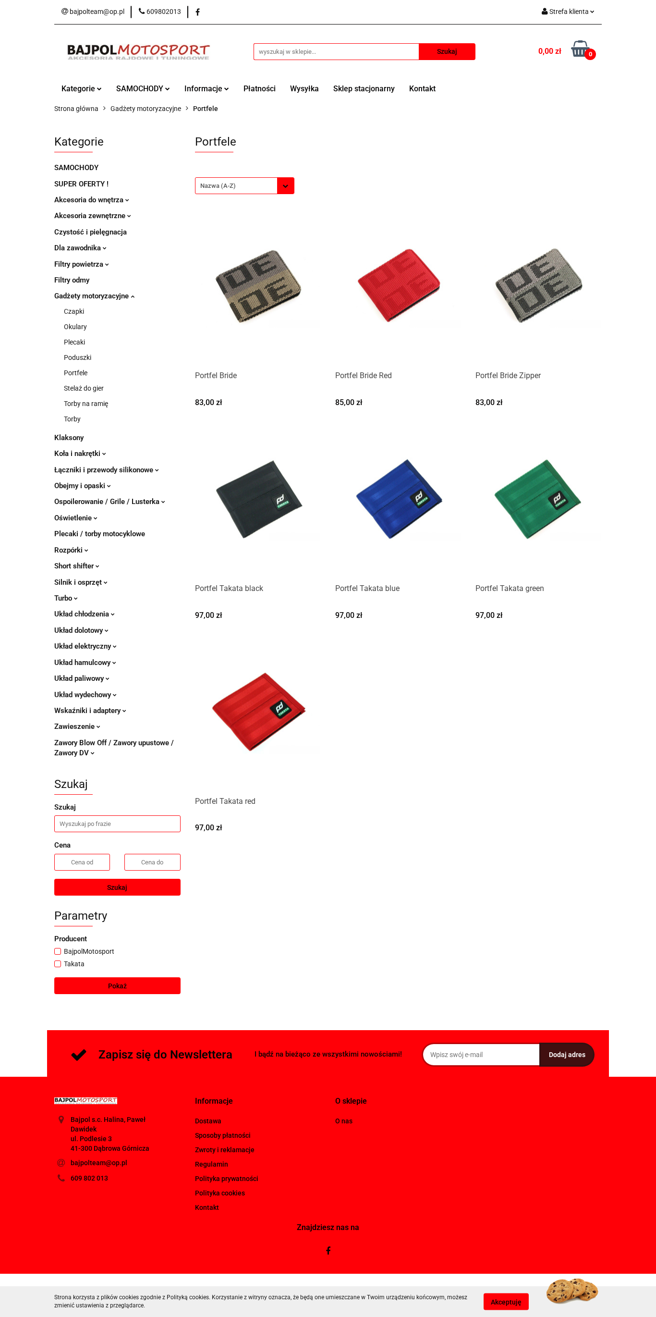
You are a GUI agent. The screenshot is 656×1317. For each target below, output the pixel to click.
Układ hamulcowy (83, 662)
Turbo (64, 598)
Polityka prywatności (226, 1178)
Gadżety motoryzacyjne (92, 296)
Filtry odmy (71, 280)
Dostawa (208, 1121)
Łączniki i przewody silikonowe (104, 470)
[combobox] (244, 185)
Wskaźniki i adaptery (88, 710)
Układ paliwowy (80, 678)
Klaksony (69, 437)
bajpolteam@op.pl (99, 1163)
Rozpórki (69, 550)
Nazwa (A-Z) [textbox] (218, 185)
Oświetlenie (74, 518)
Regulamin (211, 1164)
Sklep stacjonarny (364, 88)
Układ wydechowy (83, 694)
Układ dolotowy (79, 630)
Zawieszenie (75, 726)
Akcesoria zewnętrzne (90, 215)
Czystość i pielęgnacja (90, 232)
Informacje (204, 88)
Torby (72, 419)
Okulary (75, 327)
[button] (214, 1101)
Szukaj (117, 887)
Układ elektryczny (83, 646)
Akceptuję (506, 1301)
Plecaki (74, 342)
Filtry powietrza (79, 264)
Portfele (75, 373)
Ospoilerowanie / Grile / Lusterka (107, 501)
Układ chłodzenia (82, 614)
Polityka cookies (220, 1193)
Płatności (259, 88)
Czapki (74, 311)
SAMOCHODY (140, 88)
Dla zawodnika (78, 248)
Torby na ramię (86, 403)
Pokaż (117, 986)
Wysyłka (304, 88)
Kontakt (422, 88)
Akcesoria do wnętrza (89, 200)
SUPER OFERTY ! (81, 184)
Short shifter (75, 566)
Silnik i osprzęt (79, 582)
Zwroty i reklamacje (225, 1150)
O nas (343, 1121)
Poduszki (77, 357)
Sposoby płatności (223, 1135)
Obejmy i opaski (80, 485)
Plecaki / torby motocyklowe (99, 533)
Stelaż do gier (84, 388)
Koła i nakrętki (78, 453)
